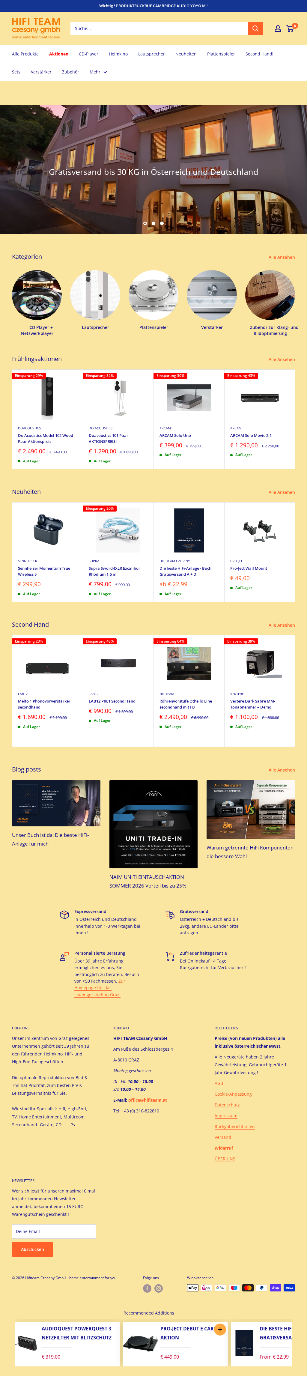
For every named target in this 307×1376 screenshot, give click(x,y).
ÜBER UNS (225, 1159)
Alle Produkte (25, 54)
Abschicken (32, 1249)
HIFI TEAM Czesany (174, 561)
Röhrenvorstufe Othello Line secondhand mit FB (185, 704)
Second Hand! (259, 54)
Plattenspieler (221, 54)
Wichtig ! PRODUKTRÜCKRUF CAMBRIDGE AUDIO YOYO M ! (153, 5)
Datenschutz (227, 1105)
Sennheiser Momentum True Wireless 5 (44, 571)
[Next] (295, 419)
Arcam (165, 428)
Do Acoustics (100, 428)
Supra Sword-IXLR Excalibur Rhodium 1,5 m (114, 571)
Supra (94, 561)
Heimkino (118, 54)
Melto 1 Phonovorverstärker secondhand (44, 704)
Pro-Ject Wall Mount (248, 568)
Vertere (237, 693)
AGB (219, 1083)
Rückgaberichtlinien (235, 1126)
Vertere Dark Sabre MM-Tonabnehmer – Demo (252, 704)
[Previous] (9, 1343)
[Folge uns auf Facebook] (147, 1288)
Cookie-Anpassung (233, 1094)
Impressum (226, 1115)
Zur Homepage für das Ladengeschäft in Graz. (99, 987)
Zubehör (70, 72)
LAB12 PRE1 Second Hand (112, 701)
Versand (223, 1137)
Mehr (95, 72)
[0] (290, 28)
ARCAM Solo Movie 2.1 (251, 435)
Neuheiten (186, 54)
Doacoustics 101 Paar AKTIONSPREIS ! (108, 438)
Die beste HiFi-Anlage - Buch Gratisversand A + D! (185, 571)
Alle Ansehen (282, 257)
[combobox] (159, 28)
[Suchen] (255, 28)
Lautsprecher (151, 54)
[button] (220, 1330)
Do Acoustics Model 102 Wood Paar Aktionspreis (45, 438)
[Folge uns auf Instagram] (158, 1288)
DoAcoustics (29, 428)
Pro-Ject (237, 561)
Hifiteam (166, 693)
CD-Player (88, 54)
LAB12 (23, 693)
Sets (16, 72)
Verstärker (41, 72)
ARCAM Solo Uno (175, 435)
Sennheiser (27, 561)
